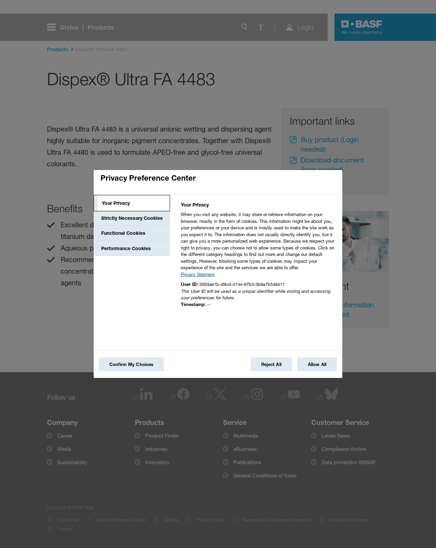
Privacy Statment (198, 274)
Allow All (317, 364)
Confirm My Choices (131, 364)
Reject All (271, 364)
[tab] (131, 203)
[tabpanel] (258, 256)
